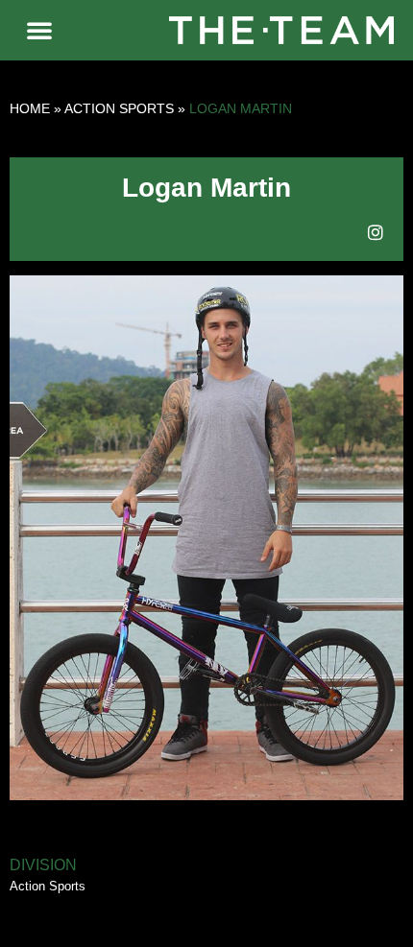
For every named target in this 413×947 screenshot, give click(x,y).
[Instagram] (375, 232)
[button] (39, 30)
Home (30, 108)
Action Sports (119, 108)
